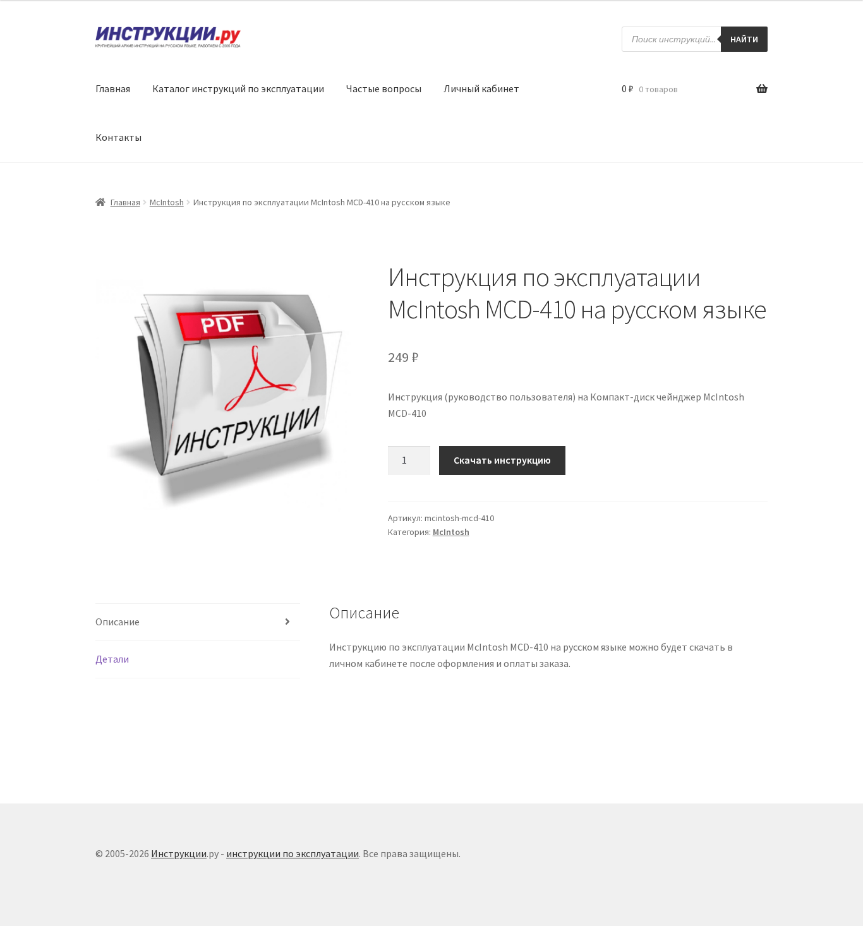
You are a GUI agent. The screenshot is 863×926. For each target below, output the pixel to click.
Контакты (118, 137)
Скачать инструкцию (502, 460)
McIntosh (167, 202)
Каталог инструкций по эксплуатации (238, 88)
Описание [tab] (117, 621)
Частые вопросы (383, 88)
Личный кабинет (481, 88)
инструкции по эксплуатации (292, 853)
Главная (112, 88)
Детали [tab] (112, 658)
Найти (744, 39)
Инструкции (179, 853)
